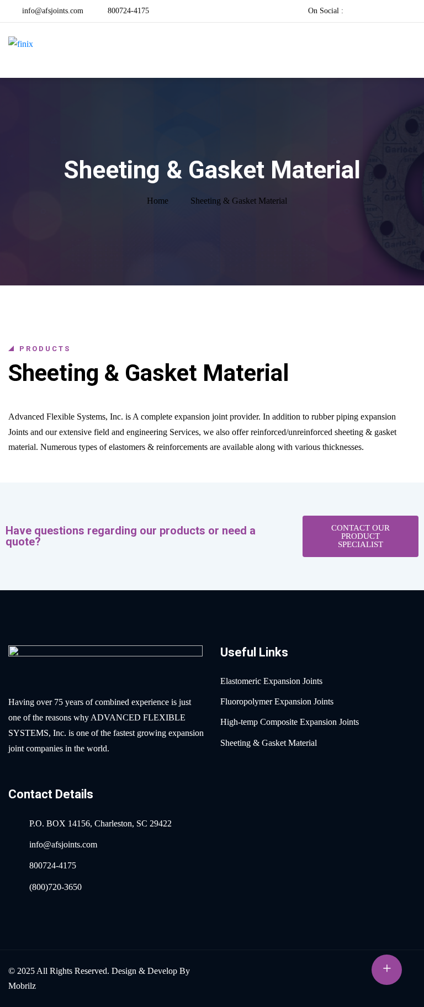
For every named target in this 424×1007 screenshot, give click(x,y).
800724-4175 (127, 11)
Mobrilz (22, 985)
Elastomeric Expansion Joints (271, 681)
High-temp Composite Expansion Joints (289, 722)
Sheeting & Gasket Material (268, 743)
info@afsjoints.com (51, 11)
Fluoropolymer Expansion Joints (276, 701)
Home (157, 200)
